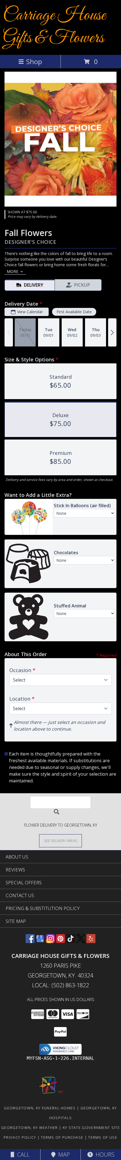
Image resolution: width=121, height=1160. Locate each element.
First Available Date (74, 311)
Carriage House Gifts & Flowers (54, 27)
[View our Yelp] (90, 941)
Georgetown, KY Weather (29, 1127)
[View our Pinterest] (60, 941)
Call (22, 1154)
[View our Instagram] (50, 941)
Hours (104, 1154)
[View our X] (80, 941)
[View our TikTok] (70, 941)
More (12, 271)
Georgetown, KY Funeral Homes (39, 1107)
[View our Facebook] (30, 941)
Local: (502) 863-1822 (60, 985)
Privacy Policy (20, 1137)
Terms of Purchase (62, 1137)
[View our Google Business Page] (40, 941)
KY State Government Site (91, 1127)
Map (62, 1154)
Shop (34, 61)
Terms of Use (102, 1137)
